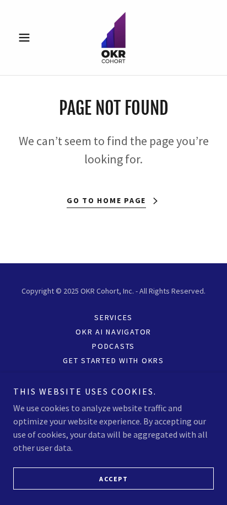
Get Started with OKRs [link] (113, 360)
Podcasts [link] (113, 346)
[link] (113, 37)
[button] (28, 37)
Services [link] (113, 317)
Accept (113, 479)
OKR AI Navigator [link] (113, 332)
